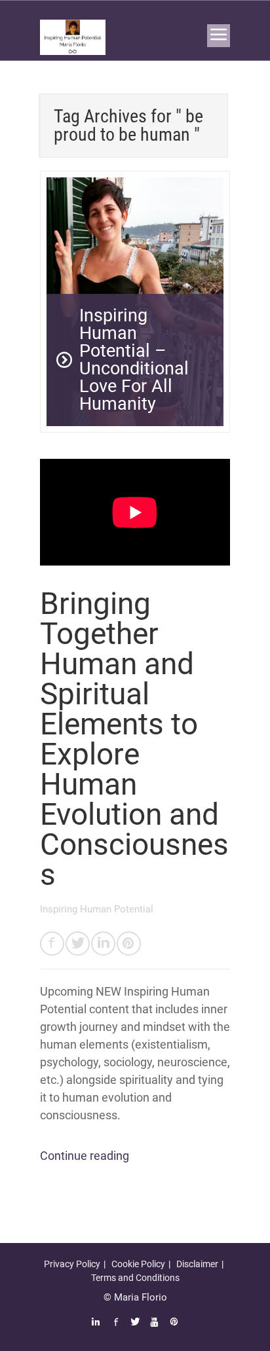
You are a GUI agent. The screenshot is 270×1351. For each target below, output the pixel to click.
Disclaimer (197, 1264)
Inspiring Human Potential (96, 909)
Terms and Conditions (135, 1277)
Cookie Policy (138, 1264)
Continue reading (84, 1155)
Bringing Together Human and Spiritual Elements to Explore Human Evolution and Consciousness (134, 739)
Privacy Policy (72, 1264)
